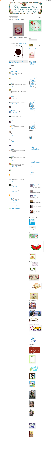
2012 (30, 138)
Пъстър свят (12, 110)
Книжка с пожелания (32, 81)
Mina (11, 137)
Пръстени (31, 101)
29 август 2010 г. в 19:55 (14, 191)
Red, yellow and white (33, 151)
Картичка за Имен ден (14, 61)
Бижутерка (31, 66)
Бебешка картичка (32, 64)
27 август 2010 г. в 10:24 (14, 166)
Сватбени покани (32, 110)
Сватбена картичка (32, 108)
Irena (11, 88)
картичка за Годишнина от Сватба (34, 121)
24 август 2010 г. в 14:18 (14, 86)
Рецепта (31, 103)
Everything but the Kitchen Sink (23, 43)
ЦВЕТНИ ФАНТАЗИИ (14, 71)
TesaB (11, 101)
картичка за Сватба (32, 125)
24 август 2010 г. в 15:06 (14, 103)
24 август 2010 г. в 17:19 (14, 112)
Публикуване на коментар (13, 202)
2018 (30, 131)
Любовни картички (32, 88)
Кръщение (31, 86)
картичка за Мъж (32, 124)
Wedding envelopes (33, 150)
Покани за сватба (32, 100)
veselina (12, 198)
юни (31, 167)
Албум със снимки (32, 63)
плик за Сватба (32, 127)
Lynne (11, 115)
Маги (11, 149)
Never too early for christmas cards (35, 149)
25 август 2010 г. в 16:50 (14, 135)
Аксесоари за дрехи (32, 61)
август (32, 146)
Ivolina (12, 96)
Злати (18, 19)
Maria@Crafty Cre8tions (14, 120)
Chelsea (12, 130)
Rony (11, 83)
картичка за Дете (32, 122)
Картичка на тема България (33, 78)
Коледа (31, 82)
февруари (32, 172)
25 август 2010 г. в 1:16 (13, 128)
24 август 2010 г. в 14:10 (14, 74)
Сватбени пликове (32, 109)
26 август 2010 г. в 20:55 (14, 160)
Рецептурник (31, 104)
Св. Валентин (31, 106)
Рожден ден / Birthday (36, 195)
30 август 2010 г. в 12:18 (14, 200)
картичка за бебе (32, 126)
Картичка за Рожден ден (19, 61)
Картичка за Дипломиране (33, 75)
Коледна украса (32, 83)
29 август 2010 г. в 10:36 (14, 175)
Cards (34, 200)
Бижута (31, 65)
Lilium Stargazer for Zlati (34, 148)
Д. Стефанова (12, 173)
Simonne (12, 162)
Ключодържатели (32, 79)
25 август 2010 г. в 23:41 (14, 141)
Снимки (31, 111)
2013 (30, 137)
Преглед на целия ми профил (32, 48)
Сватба (31, 107)
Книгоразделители (32, 80)
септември (32, 145)
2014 (30, 136)
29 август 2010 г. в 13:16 (14, 181)
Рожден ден (13, 62)
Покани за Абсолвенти (32, 99)
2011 (30, 139)
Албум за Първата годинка (33, 62)
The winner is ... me (33, 147)
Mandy (12, 156)
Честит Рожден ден (17, 62)
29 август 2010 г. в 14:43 (14, 186)
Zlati (15, 37)
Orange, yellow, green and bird (34, 161)
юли (31, 166)
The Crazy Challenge (33, 165)
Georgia (12, 178)
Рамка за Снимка (32, 102)
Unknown (12, 125)
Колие (30, 85)
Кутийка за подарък (32, 87)
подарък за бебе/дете (32, 128)
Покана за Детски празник (33, 98)
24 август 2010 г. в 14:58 (14, 98)
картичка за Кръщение (32, 123)
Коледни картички (32, 84)
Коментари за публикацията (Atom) (17, 205)
